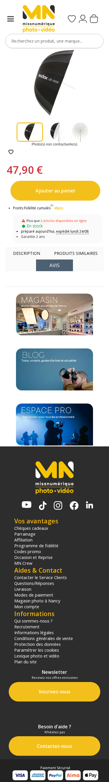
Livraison (22, 589)
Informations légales (34, 632)
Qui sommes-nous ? (33, 621)
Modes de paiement (33, 595)
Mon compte (26, 606)
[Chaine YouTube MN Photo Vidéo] (26, 505)
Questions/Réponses (34, 583)
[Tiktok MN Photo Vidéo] (43, 506)
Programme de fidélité (36, 545)
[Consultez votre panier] (94, 19)
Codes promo (27, 551)
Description (26, 253)
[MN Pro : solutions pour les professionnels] (54, 425)
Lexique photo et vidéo (36, 656)
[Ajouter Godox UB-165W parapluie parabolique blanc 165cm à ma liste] (11, 152)
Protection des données (37, 644)
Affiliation (23, 540)
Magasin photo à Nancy (37, 601)
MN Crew (23, 563)
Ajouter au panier (55, 190)
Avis (54, 265)
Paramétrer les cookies (36, 650)
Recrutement (27, 627)
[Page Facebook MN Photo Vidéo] (74, 506)
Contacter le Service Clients (40, 577)
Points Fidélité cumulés (32, 208)
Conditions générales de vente (43, 638)
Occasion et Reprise (33, 557)
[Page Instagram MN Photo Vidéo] (58, 506)
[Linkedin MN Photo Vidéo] (89, 505)
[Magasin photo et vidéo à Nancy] (54, 315)
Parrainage (24, 534)
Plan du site (25, 661)
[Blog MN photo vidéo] (54, 369)
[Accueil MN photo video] (38, 19)
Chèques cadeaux (31, 528)
